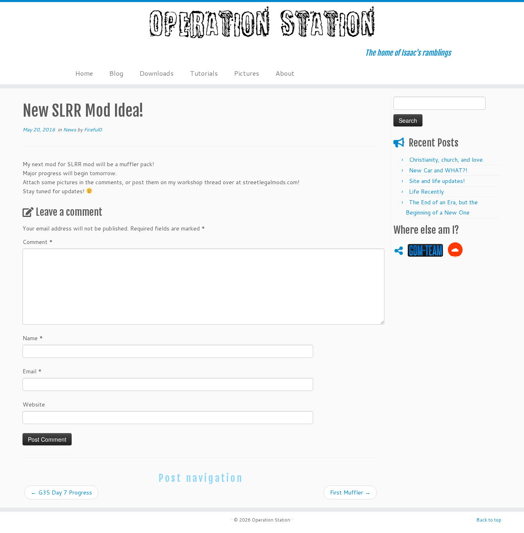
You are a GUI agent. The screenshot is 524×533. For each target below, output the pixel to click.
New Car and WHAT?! (438, 170)
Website (34, 404)
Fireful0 (93, 129)
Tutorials (204, 73)
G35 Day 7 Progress (61, 492)
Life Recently (426, 191)
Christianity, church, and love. (446, 160)
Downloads (157, 73)
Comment (38, 242)
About (285, 73)
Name (33, 338)
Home (84, 73)
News (70, 129)
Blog (116, 73)
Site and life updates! (437, 181)
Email (32, 371)
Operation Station (271, 520)
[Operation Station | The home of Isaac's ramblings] (262, 22)
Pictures (246, 73)
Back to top (489, 520)
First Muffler (350, 492)
